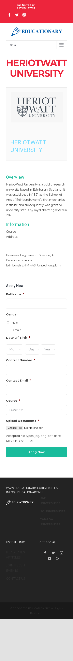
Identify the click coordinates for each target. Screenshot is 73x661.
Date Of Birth (18, 337)
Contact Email (18, 380)
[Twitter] (53, 552)
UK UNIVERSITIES (52, 511)
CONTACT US (15, 578)
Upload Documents (22, 421)
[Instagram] (61, 552)
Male (15, 322)
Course (13, 400)
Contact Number (20, 360)
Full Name (15, 294)
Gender (12, 314)
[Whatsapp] (57, 558)
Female (16, 330)
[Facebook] (45, 552)
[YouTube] (49, 558)
